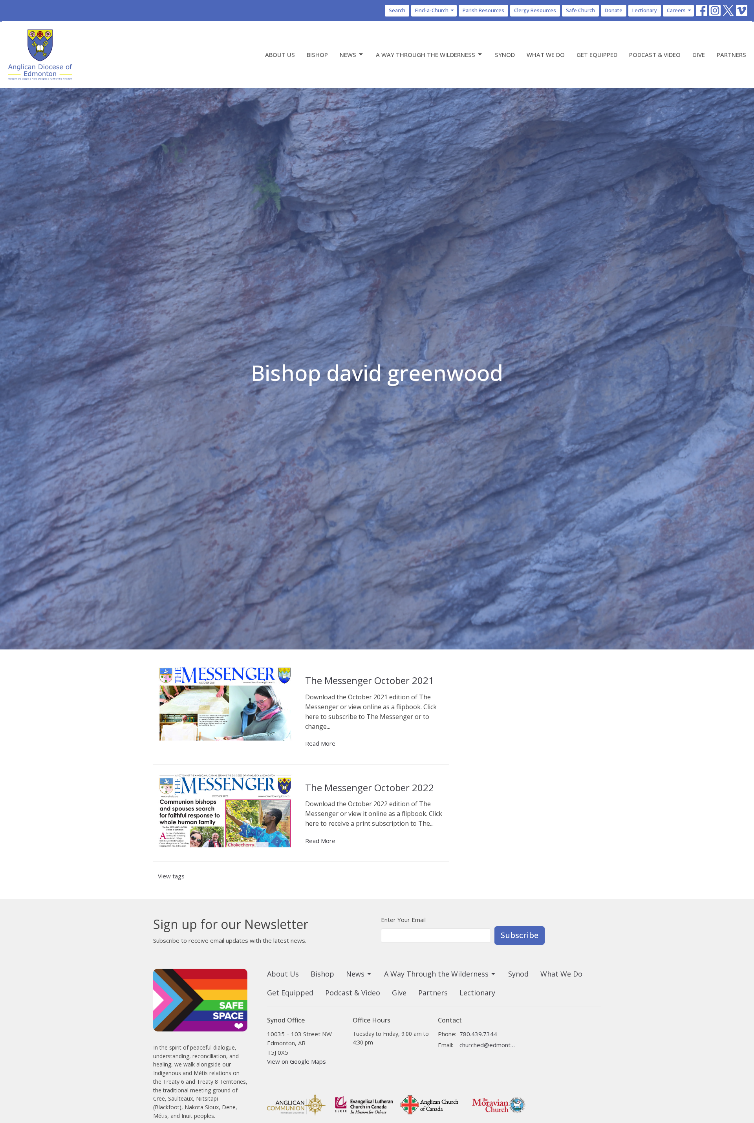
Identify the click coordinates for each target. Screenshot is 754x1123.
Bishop (317, 55)
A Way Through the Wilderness (425, 55)
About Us (280, 55)
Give (698, 55)
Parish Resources (483, 10)
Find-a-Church (431, 10)
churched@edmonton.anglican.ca (487, 1045)
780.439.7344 (478, 1034)
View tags (171, 876)
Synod (505, 55)
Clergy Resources (535, 10)
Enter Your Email (403, 920)
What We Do (546, 55)
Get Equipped (596, 55)
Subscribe (519, 935)
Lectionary (644, 10)
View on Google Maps (296, 1061)
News (348, 55)
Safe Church (580, 10)
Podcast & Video (655, 55)
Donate (613, 10)
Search (397, 10)
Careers (676, 10)
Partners (731, 55)
